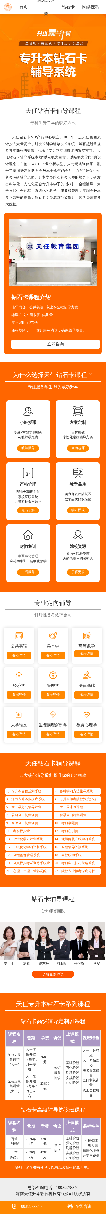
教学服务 (28, 448)
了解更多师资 (53, 974)
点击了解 (28, 510)
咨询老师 (78, 448)
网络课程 (91, 7)
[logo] (8, 10)
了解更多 (78, 572)
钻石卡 (68, 7)
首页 (23, 7)
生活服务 (28, 572)
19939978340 (67, 1187)
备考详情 (19, 655)
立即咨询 (55, 344)
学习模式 (78, 510)
